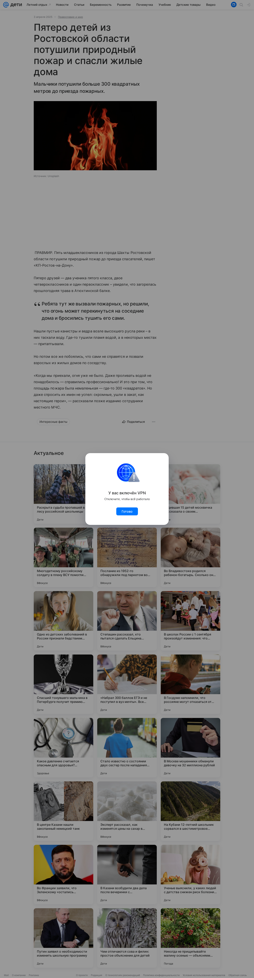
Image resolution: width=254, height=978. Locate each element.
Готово (127, 511)
